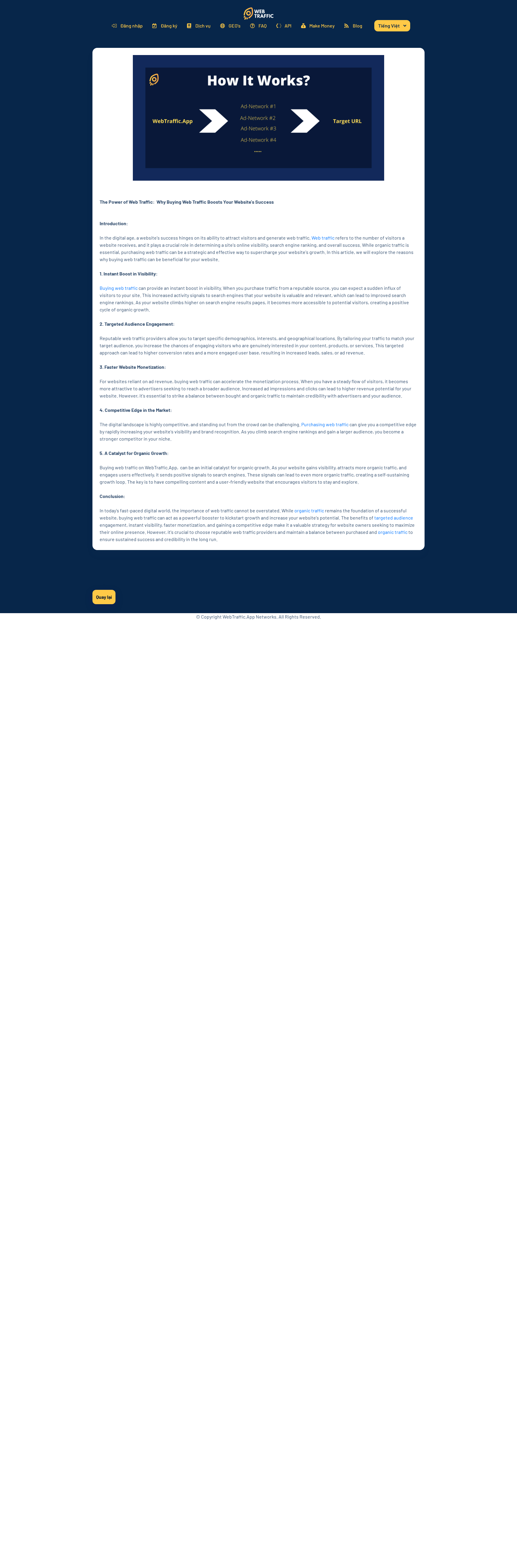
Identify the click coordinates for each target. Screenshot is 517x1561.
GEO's (235, 25)
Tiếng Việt (389, 25)
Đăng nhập (131, 25)
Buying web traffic (119, 288)
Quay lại (104, 597)
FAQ (262, 25)
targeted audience (393, 517)
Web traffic (322, 237)
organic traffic (309, 510)
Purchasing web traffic (325, 424)
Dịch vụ (203, 25)
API (288, 25)
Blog (357, 25)
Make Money (322, 25)
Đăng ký (169, 25)
